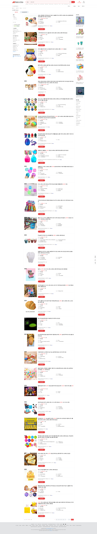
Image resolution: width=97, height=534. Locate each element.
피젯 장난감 (78, 121)
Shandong (15, 50)
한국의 (55, 525)
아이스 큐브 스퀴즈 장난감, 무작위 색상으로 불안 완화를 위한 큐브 (52, 184)
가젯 (76, 118)
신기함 (62, 4)
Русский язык (51, 525)
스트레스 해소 (56, 4)
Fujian (15, 47)
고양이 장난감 (31, 4)
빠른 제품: (27, 4)
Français (33, 525)
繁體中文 (27, 525)
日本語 (30, 525)
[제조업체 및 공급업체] (17, 2)
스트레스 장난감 (78, 120)
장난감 (14, 16)
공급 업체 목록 (24, 12)
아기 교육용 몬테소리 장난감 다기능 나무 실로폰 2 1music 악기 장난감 (80, 72)
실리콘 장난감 (42, 4)
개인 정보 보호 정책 (44, 524)
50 (31, 519)
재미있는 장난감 (51, 4)
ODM (15, 37)
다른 (14, 33)
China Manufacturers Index (46, 526)
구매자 (69, 6)
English (20, 525)
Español (37, 525)
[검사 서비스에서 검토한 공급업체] (17, 24)
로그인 (84, 2)
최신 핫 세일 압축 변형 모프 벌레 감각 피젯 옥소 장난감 (49, 318)
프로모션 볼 (35, 4)
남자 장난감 (78, 117)
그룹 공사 (15, 32)
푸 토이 (60, 4)
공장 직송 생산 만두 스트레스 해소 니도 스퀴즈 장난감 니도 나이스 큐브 (53, 402)
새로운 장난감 (66, 4)
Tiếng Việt (73, 525)
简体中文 (23, 525)
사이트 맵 (58, 524)
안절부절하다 (78, 123)
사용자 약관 (39, 524)
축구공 (38, 4)
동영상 (25, 32)
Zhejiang (15, 46)
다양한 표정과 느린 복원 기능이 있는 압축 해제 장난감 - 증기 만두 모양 (52, 352)
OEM (15, 38)
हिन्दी (64, 525)
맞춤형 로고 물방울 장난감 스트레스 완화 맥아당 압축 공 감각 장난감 (53, 150)
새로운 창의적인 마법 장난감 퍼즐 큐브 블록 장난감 (80, 37)
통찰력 (61, 524)
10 (26, 519)
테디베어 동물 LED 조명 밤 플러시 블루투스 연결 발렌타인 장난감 (80, 60)
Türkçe (70, 525)
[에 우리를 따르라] (65, 524)
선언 (36, 524)
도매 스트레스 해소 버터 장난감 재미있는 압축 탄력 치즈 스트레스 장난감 (54, 453)
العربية (58, 525)
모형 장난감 (46, 4)
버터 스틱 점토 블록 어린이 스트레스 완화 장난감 (48, 469)
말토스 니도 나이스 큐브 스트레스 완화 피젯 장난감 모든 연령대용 (52, 269)
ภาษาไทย (67, 525)
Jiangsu (15, 48)
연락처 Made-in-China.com (52, 524)
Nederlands (61, 525)
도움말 (74, 6)
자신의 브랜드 (16, 40)
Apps (79, 6)
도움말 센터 (32, 524)
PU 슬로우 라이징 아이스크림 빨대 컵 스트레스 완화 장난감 (51, 235)
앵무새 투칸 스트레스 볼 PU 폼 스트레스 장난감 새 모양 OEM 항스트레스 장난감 (54, 65)
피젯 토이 (14, 17)
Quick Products (40, 526)
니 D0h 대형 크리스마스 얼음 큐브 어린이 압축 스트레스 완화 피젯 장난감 (52, 32)
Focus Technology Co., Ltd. (49, 528)
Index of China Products (54, 526)
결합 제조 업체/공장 (17, 31)
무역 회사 (15, 29)
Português (43, 525)
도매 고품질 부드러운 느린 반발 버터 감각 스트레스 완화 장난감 (52, 49)
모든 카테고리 (15, 6)
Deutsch (40, 525)
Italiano (47, 525)
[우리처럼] (63, 524)
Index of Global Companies (62, 526)
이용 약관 (50, 530)
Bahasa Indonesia (78, 525)
